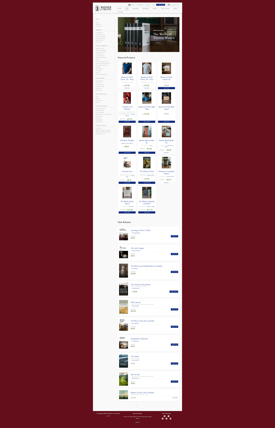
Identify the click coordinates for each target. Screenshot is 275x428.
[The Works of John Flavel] (127, 193)
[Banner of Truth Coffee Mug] (147, 98)
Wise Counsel (136, 302)
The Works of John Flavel (127, 202)
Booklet (98, 98)
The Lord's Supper (137, 248)
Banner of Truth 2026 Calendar (142, 393)
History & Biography (101, 50)
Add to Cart (166, 88)
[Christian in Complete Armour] (166, 163)
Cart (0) (161, 4)
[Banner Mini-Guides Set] (147, 132)
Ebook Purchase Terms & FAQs (103, 132)
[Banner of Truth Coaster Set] (166, 69)
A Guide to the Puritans (127, 108)
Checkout (98, 24)
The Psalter (135, 356)
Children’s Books (100, 55)
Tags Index (98, 88)
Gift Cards (98, 128)
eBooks (97, 72)
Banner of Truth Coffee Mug (147, 108)
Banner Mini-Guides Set (146, 141)
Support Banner (140, 4)
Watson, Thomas (136, 250)
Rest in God (135, 374)
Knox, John (135, 268)
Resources (146, 8)
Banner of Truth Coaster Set (166, 78)
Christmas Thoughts (127, 140)
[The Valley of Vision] (147, 163)
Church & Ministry (100, 52)
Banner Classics (100, 40)
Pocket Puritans (100, 110)
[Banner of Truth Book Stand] (166, 98)
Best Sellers (98, 42)
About (175, 8)
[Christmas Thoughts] (127, 132)
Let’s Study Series (100, 112)
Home (119, 11)
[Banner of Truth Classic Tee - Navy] (127, 69)
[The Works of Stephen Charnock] (147, 193)
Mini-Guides (99, 121)
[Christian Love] (127, 163)
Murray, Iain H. (135, 288)
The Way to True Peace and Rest (142, 321)
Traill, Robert (135, 341)
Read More (127, 88)
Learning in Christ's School (140, 230)
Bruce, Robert (135, 323)
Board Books (99, 119)
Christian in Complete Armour (166, 172)
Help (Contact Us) (100, 133)
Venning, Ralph (136, 233)
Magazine (136, 8)
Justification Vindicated (139, 339)
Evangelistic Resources (102, 65)
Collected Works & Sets (102, 61)
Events (155, 8)
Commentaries (99, 54)
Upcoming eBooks (100, 38)
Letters (97, 59)
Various (151, 145)
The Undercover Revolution (141, 284)
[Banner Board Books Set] (166, 132)
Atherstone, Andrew (126, 143)
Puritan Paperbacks (100, 108)
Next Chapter (165, 8)
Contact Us (147, 4)
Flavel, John (131, 206)
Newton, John (135, 306)
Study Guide (99, 100)
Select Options (147, 121)
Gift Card (98, 70)
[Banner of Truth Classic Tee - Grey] (147, 69)
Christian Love (127, 171)
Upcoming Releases (100, 36)
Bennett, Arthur (151, 175)
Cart (97, 22)
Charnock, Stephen (151, 206)
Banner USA (132, 4)
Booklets (98, 118)
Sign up (137, 422)
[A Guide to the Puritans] (127, 98)
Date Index (98, 82)
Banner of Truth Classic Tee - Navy (127, 78)
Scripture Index (100, 86)
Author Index (99, 80)
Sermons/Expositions (101, 57)
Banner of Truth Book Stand (166, 108)
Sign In (153, 4)
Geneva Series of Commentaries (103, 114)
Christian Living (100, 48)
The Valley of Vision (147, 171)
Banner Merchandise (101, 74)
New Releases (99, 32)
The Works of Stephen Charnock (147, 202)
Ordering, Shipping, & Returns (103, 130)
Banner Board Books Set (166, 141)
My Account (99, 26)
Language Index (100, 84)
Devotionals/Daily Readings (103, 63)
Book (97, 96)
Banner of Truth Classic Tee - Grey (146, 78)
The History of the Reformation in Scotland (146, 266)
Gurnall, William (170, 176)
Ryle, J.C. (132, 143)
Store (127, 8)
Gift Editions (99, 116)
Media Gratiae (99, 68)
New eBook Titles (100, 34)
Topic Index (99, 90)
